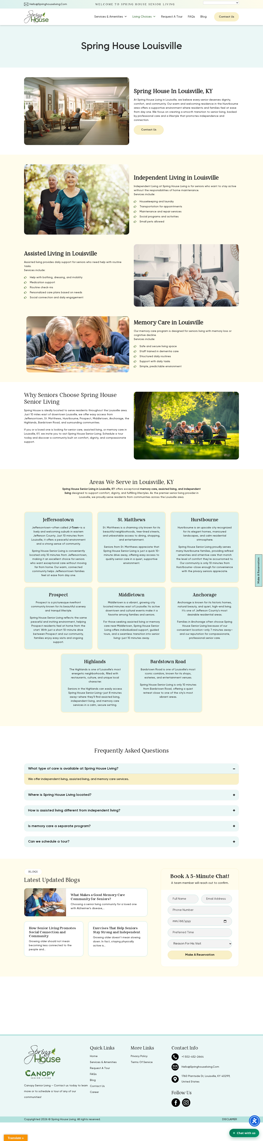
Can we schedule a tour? (49, 841)
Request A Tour (172, 16)
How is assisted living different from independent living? (74, 810)
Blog (203, 16)
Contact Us (226, 16)
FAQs (191, 16)
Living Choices (142, 16)
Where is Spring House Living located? (59, 795)
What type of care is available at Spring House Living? (73, 768)
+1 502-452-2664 (193, 1056)
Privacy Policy (139, 1056)
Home (94, 1056)
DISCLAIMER (229, 1119)
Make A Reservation (258, 571)
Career (94, 1092)
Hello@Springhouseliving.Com (48, 4)
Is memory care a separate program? (59, 826)
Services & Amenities (108, 16)
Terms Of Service (142, 1062)
